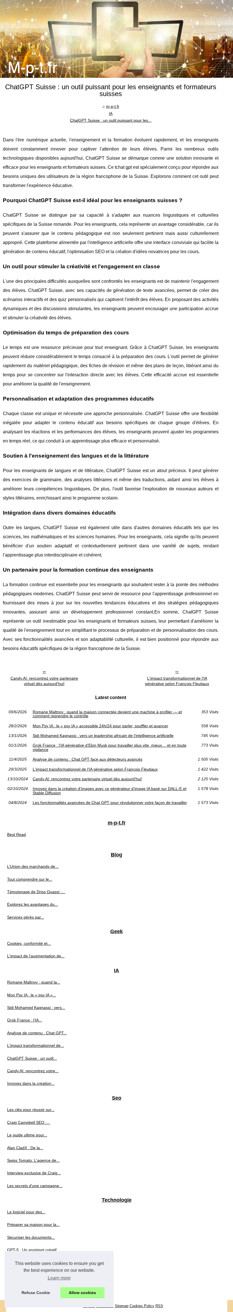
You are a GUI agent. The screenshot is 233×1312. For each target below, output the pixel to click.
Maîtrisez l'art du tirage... (29, 1275)
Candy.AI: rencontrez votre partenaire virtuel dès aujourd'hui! (44, 681)
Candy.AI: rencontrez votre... (33, 1071)
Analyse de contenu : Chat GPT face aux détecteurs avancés (87, 759)
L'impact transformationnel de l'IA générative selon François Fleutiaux (177, 681)
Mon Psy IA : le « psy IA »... (31, 995)
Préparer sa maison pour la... (33, 1224)
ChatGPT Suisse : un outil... (32, 1058)
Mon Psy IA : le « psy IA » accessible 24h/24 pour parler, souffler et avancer (100, 726)
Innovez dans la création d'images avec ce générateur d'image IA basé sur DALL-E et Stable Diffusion (109, 791)
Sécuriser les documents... (31, 1237)
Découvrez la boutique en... (32, 1287)
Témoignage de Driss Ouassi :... (36, 891)
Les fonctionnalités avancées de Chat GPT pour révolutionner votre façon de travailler (110, 803)
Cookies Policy (142, 1306)
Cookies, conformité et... (29, 943)
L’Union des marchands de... (33, 866)
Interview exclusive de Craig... (34, 1173)
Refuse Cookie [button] (36, 1292)
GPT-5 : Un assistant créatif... (33, 1250)
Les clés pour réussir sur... (31, 1109)
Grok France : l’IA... (24, 1020)
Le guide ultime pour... (27, 1135)
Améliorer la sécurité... (27, 1262)
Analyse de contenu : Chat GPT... (37, 1033)
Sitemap (121, 1306)
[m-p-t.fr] (116, 39)
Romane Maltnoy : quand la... (33, 982)
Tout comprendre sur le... (29, 879)
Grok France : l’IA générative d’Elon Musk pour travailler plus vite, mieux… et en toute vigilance (109, 747)
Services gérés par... (25, 917)
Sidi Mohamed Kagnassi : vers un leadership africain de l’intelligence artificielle (103, 736)
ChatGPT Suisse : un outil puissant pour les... (110, 120)
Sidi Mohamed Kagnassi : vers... (36, 1007)
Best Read (16, 834)
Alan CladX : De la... (25, 1148)
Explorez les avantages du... (32, 904)
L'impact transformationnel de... (35, 1045)
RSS (159, 1306)
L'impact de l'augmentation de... (36, 956)
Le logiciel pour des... (26, 1212)
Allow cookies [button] (82, 1292)
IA (111, 113)
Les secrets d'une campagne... (35, 1185)
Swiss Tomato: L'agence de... (33, 1160)
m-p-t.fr (112, 106)
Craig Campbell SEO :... (28, 1122)
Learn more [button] (59, 1278)
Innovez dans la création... (31, 1083)
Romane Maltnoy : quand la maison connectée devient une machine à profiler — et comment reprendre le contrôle (107, 714)
